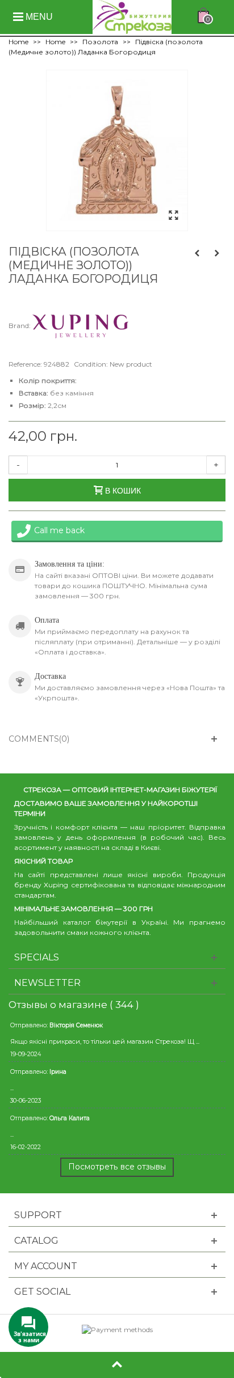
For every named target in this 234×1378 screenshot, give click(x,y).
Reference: (25, 364)
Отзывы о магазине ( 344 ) (74, 1004)
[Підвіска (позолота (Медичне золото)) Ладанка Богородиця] (173, 216)
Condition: (91, 364)
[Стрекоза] (132, 16)
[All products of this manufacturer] (80, 325)
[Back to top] (117, 1365)
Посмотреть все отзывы (117, 1167)
